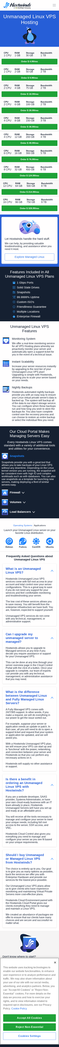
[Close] (55, 962)
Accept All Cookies (29, 1018)
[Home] (17, 6)
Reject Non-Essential (29, 1027)
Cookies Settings (29, 1036)
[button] (14, 456)
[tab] (22, 524)
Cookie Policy (19, 1008)
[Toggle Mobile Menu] (54, 5)
